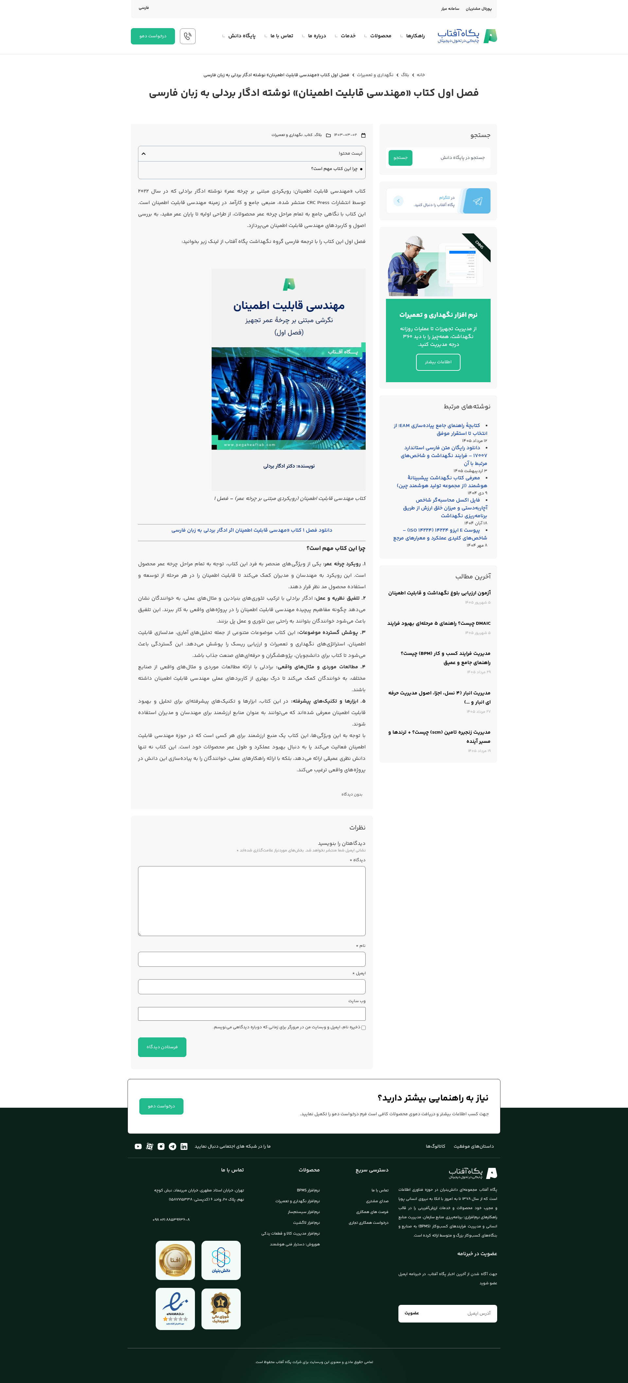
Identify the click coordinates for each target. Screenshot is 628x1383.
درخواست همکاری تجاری (368, 1223)
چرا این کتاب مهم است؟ (334, 169)
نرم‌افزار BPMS (308, 1190)
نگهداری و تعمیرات (375, 75)
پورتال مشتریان (479, 9)
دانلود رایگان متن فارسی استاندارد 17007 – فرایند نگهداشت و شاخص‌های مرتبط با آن (444, 456)
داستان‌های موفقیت (474, 1146)
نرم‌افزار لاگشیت (306, 1223)
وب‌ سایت (357, 1001)
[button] (143, 153)
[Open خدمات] (336, 36)
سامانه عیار (450, 9)
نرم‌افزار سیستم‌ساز (304, 1212)
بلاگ (405, 75)
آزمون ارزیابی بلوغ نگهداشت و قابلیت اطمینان (439, 593)
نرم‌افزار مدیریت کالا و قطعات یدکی (290, 1234)
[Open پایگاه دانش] (223, 36)
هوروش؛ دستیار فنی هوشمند (295, 1244)
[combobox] (450, 158)
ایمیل (359, 973)
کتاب (309, 135)
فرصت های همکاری (372, 1212)
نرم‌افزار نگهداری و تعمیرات (297, 1201)
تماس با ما (380, 1190)
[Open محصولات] (365, 36)
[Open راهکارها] (401, 36)
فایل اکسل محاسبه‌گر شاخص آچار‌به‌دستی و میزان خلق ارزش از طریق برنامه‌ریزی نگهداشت (445, 508)
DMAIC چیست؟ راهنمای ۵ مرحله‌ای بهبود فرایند (439, 624)
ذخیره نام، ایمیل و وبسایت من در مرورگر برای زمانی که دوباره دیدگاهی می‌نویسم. (286, 1027)
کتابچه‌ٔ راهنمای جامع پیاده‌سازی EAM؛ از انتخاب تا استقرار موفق (440, 430)
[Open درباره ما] (303, 36)
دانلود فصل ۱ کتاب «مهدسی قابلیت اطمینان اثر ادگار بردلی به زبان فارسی (251, 530)
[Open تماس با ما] (265, 36)
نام (361, 946)
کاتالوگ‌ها (435, 1146)
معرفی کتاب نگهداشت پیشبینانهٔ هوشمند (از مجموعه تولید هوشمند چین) (442, 482)
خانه (421, 75)
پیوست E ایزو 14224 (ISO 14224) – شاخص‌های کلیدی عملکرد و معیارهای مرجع (440, 534)
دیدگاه (358, 860)
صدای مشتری (377, 1201)
